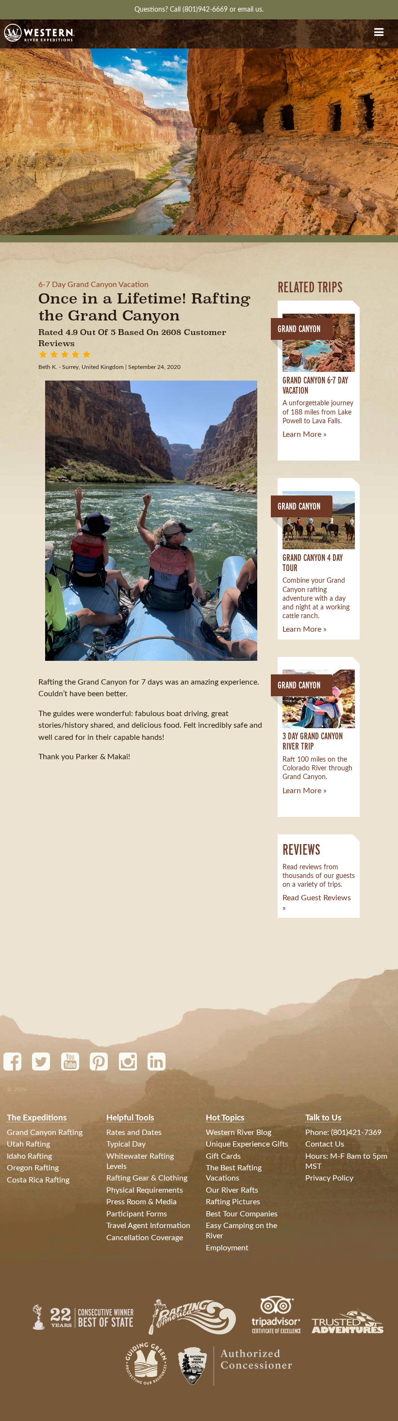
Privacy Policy (329, 1178)
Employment (227, 1248)
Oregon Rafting (33, 1168)
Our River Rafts (232, 1190)
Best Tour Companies (242, 1214)
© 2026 (17, 1089)
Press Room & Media (141, 1202)
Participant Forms (136, 1214)
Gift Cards (223, 1156)
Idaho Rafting (29, 1156)
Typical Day (126, 1144)
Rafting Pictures (233, 1202)
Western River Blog (238, 1132)
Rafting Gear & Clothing (146, 1178)
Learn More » (304, 434)
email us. (251, 9)
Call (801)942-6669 (200, 9)
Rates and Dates (134, 1132)
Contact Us (324, 1144)
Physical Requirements (144, 1190)
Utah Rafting (28, 1144)
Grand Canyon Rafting (45, 1132)
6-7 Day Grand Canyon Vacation (93, 284)
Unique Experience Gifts (247, 1144)
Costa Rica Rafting (38, 1180)
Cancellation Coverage (144, 1238)
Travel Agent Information (148, 1225)
